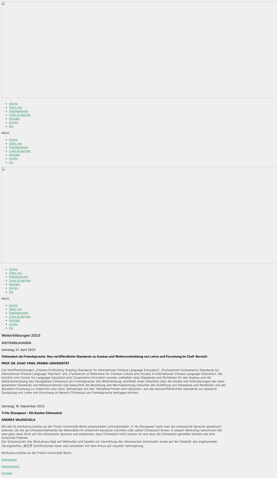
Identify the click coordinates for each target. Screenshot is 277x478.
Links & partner (20, 115)
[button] (138, 133)
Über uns (15, 107)
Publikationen (18, 111)
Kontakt (14, 118)
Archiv (13, 122)
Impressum (9, 459)
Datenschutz (10, 466)
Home (13, 103)
